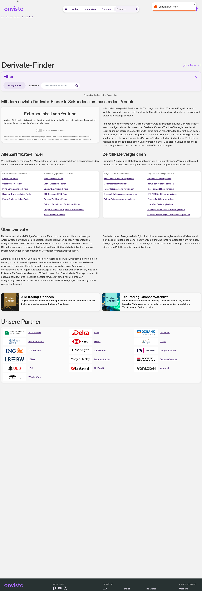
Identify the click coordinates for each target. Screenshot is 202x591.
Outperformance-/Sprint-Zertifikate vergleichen (168, 214)
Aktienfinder (178, 138)
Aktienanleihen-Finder (53, 178)
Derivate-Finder (28, 17)
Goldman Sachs (36, 341)
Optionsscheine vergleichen (116, 184)
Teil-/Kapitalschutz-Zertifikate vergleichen (166, 209)
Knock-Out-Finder (10, 178)
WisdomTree (34, 377)
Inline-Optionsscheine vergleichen (119, 189)
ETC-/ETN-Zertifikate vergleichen (162, 194)
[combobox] (60, 86)
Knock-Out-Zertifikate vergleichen (119, 178)
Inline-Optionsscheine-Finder (15, 189)
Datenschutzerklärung (82, 139)
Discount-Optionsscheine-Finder (16, 194)
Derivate (17, 17)
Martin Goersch (144, 123)
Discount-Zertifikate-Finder (56, 189)
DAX (105, 588)
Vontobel (164, 368)
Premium (106, 9)
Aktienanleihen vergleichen (159, 178)
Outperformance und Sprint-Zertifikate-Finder (64, 209)
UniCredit (99, 368)
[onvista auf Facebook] (54, 589)
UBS (30, 368)
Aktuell (76, 9)
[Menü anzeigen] (66, 9)
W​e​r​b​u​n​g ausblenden (125, 37)
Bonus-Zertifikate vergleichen (160, 184)
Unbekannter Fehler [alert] (172, 7)
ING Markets (34, 350)
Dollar (127, 588)
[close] (198, 4)
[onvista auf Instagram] (65, 589)
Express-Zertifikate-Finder (55, 199)
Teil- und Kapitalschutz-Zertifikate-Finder (62, 204)
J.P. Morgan (100, 350)
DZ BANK (165, 332)
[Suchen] (136, 9)
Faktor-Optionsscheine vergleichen (119, 199)
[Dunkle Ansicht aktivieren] (18, 1)
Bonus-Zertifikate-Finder (55, 184)
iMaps (163, 341)
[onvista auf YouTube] (60, 589)
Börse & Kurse (6, 17)
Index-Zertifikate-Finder (54, 214)
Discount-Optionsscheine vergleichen (120, 194)
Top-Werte (151, 588)
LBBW (31, 359)
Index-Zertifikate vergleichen (160, 204)
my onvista (90, 9)
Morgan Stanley (102, 359)
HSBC (97, 341)
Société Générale (168, 359)
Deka (96, 332)
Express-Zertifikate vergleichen (161, 199)
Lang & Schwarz (168, 350)
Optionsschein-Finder (12, 184)
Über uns (183, 588)
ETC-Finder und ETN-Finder (56, 194)
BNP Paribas (34, 332)
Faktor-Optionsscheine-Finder (15, 199)
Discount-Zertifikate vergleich (160, 189)
